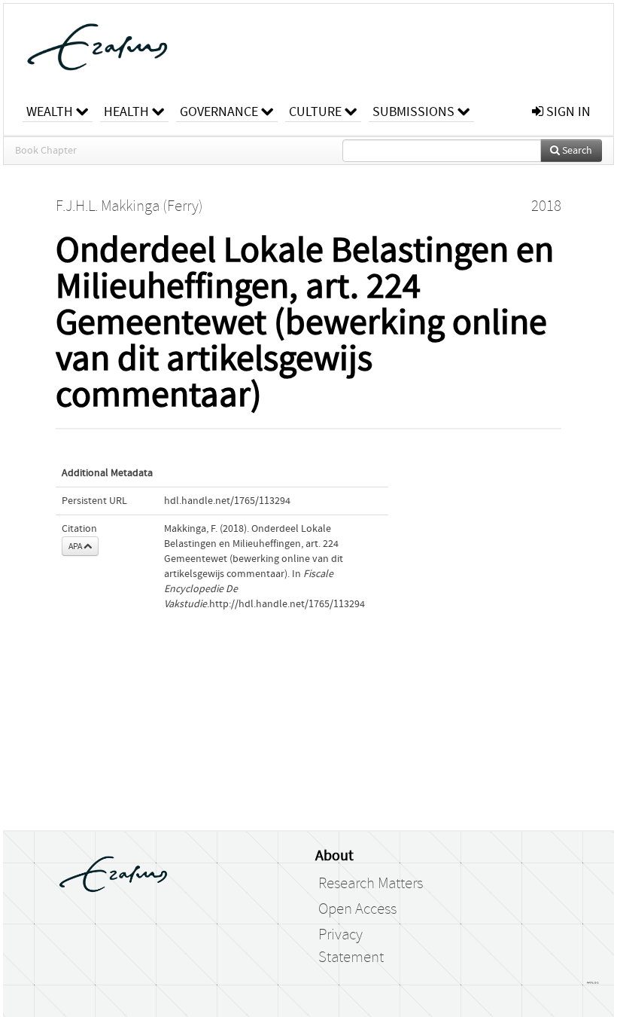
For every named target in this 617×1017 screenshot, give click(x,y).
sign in (567, 112)
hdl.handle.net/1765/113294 (227, 501)
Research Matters (370, 884)
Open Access (357, 909)
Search (576, 151)
